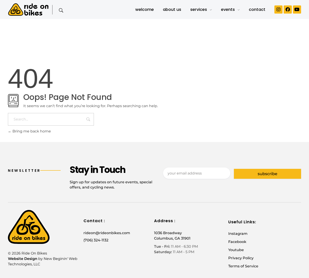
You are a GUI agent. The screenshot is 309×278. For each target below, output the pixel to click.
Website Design (22, 259)
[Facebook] (288, 9)
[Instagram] (278, 9)
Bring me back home (31, 131)
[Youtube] (297, 9)
